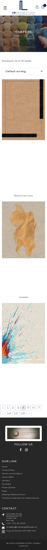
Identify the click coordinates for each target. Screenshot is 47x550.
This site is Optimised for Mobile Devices (20, 498)
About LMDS (7, 477)
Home (16, 36)
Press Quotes (8, 487)
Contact (6, 481)
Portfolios (6, 484)
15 (16, 413)
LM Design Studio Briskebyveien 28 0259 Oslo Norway (14, 517)
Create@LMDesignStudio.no (21, 527)
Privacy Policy (8, 470)
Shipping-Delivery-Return (13, 494)
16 (23, 413)
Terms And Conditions (12, 473)
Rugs (4, 491)
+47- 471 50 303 (15, 523)
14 (9, 413)
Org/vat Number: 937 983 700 (21, 531)
